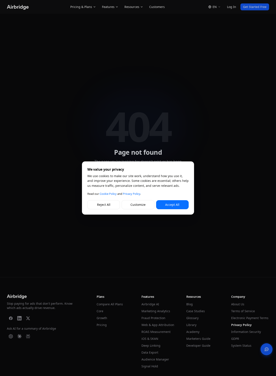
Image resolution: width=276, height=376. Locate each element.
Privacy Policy (131, 194)
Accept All (172, 205)
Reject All (103, 205)
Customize (138, 205)
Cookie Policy (108, 194)
